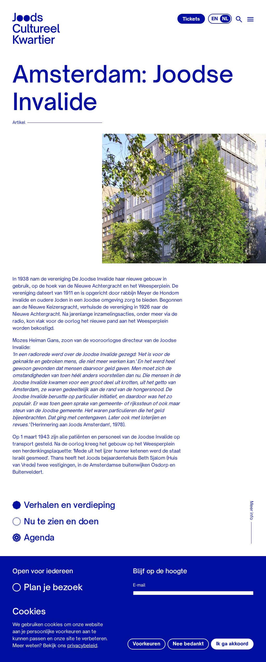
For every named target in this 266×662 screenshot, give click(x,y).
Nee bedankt (188, 644)
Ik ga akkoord (232, 644)
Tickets (191, 19)
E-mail (139, 585)
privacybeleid (82, 646)
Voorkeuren (146, 644)
